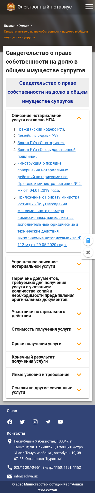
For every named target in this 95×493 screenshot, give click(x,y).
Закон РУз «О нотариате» (41, 143)
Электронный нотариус (45, 7)
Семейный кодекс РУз (38, 136)
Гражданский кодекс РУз (41, 129)
